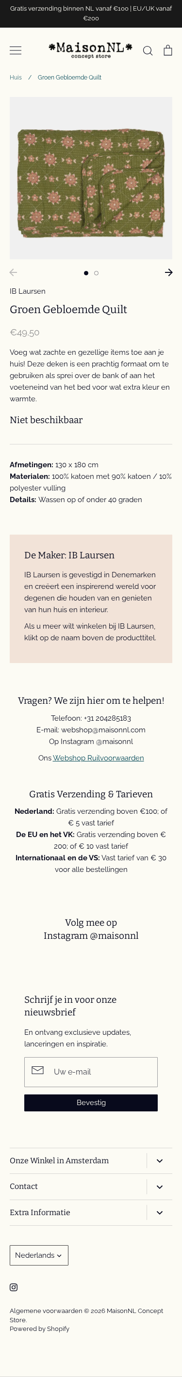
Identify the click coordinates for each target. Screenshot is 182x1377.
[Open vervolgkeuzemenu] (159, 1160)
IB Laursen (28, 291)
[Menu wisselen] (15, 50)
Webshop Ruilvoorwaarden (98, 758)
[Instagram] (13, 1287)
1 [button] (86, 273)
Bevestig (91, 1102)
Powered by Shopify (39, 1328)
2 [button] (96, 273)
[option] (91, 178)
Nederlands (34, 1255)
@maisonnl (114, 935)
